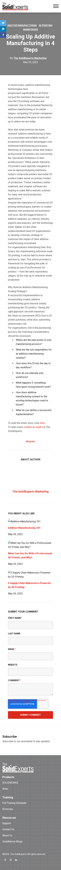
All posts (30, 441)
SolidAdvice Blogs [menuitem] (12, 841)
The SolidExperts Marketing (30, 491)
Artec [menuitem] (5, 788)
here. (42, 423)
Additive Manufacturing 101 (24, 527)
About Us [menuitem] (7, 835)
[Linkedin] (3, 29)
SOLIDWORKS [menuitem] (10, 782)
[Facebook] (3, 35)
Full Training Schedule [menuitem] (14, 802)
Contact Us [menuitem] (8, 829)
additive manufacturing (22, 25)
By (28, 58)
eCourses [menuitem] (7, 809)
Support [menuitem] (6, 823)
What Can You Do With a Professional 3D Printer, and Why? (30, 555)
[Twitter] (3, 23)
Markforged (30, 29)
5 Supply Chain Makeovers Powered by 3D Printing (29, 585)
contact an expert (33, 427)
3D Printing (45, 25)
